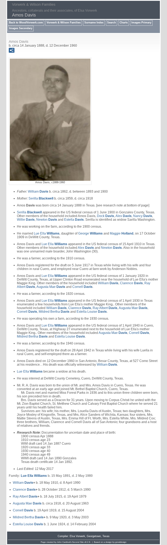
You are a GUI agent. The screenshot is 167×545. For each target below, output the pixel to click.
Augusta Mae (50, 286)
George (90, 233)
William (38, 191)
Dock (105, 216)
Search (111, 22)
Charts (124, 22)
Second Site (78, 542)
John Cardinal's (64, 542)
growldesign (120, 542)
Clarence (131, 283)
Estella (74, 219)
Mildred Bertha (54, 311)
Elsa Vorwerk (77, 536)
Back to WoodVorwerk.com (26, 22)
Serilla (41, 198)
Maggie (121, 233)
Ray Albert (105, 308)
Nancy (142, 216)
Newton (46, 219)
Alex (123, 216)
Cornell (82, 286)
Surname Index (93, 22)
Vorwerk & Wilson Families (64, 22)
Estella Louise (92, 311)
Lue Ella (46, 233)
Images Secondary (20, 28)
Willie (26, 219)
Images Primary (141, 22)
